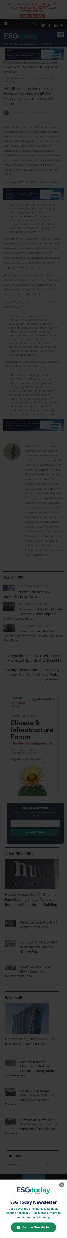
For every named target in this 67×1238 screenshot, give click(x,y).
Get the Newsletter (36, 1227)
